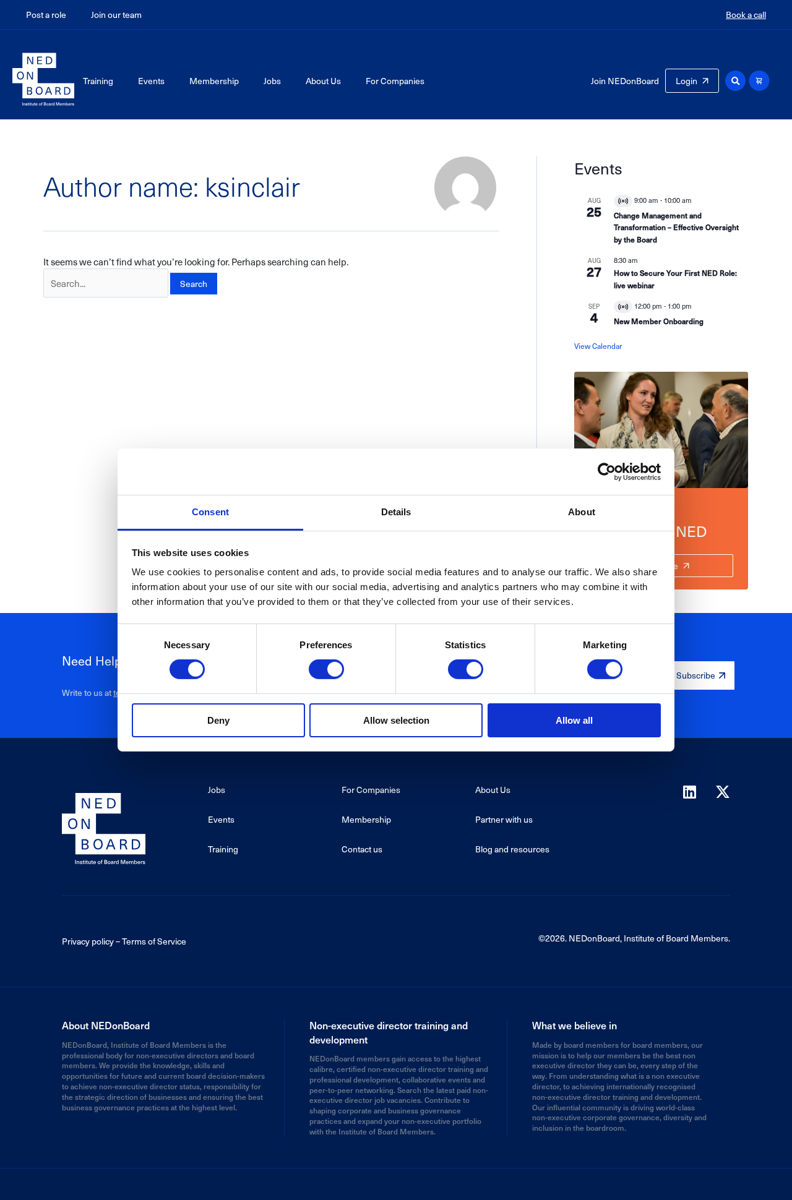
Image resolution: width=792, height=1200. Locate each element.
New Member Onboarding (659, 321)
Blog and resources (512, 848)
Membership (214, 80)
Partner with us (504, 819)
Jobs (272, 80)
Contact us (362, 848)
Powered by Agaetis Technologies (396, 1181)
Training (98, 80)
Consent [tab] (210, 512)
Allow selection (396, 720)
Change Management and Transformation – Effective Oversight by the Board (676, 227)
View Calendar (598, 345)
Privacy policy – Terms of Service (124, 941)
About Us (323, 80)
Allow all (574, 720)
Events (151, 80)
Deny (218, 720)
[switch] (326, 669)
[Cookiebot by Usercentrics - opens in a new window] (607, 471)
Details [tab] (396, 512)
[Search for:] (105, 283)
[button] (735, 81)
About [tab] (581, 512)
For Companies (395, 80)
